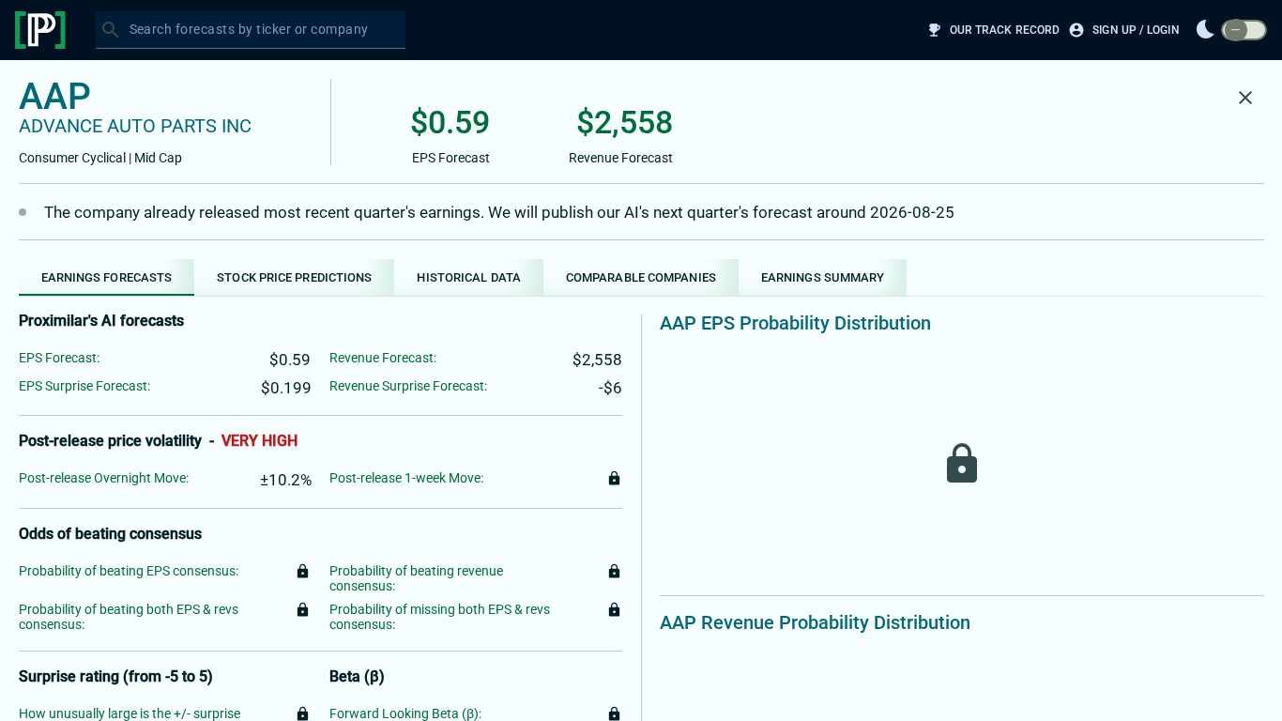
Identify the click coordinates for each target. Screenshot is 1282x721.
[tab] (107, 277)
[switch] (1244, 30)
